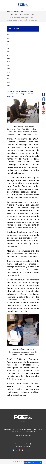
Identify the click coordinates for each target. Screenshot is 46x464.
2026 (8, 35)
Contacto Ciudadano (22, 444)
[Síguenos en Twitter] (43, 105)
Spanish (30, 462)
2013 (8, 79)
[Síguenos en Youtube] (43, 114)
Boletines (19, 14)
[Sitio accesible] (43, 96)
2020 (8, 55)
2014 (8, 75)
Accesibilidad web (22, 446)
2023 (8, 45)
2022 (8, 48)
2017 (27, 14)
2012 (8, 82)
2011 (8, 85)
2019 (8, 58)
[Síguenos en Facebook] (43, 100)
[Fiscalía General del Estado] (23, 5)
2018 (8, 62)
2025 (8, 38)
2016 (8, 68)
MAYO (33, 14)
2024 (8, 41)
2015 (8, 72)
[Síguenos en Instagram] (43, 109)
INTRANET (29, 450)
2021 (8, 51)
